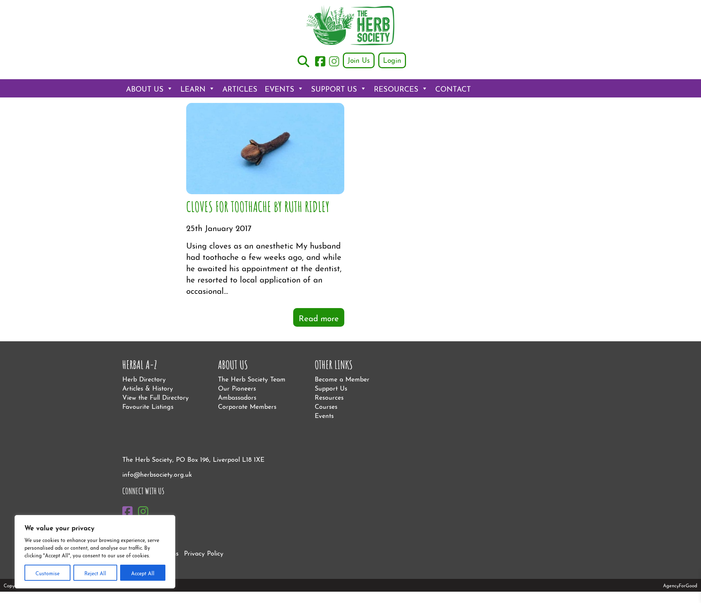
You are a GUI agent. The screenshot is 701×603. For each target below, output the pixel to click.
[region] (95, 551)
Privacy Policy (203, 552)
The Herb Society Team (252, 378)
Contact (453, 88)
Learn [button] (193, 88)
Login (392, 59)
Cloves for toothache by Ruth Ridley (257, 206)
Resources (396, 88)
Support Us (334, 88)
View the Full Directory (155, 396)
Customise (47, 572)
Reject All (95, 572)
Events (279, 88)
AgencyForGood (680, 585)
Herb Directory (144, 378)
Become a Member (342, 378)
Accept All (142, 572)
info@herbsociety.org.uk (157, 473)
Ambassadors (237, 396)
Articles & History (147, 387)
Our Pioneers (237, 387)
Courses (326, 405)
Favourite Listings (147, 405)
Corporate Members (247, 405)
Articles (239, 88)
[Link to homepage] (350, 26)
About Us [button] (145, 88)
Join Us (359, 59)
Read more (319, 317)
